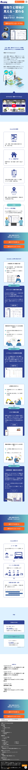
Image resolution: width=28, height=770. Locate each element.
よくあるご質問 (6, 737)
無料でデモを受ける (14, 242)
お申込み (17, 743)
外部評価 (5, 733)
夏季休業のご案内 (8, 685)
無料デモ (17, 742)
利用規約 (3, 719)
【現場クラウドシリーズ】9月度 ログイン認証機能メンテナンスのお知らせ (14, 668)
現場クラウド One (5, 747)
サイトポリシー (9, 719)
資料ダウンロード (19, 2)
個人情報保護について (17, 719)
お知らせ (5, 738)
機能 (4, 726)
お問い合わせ (5, 742)
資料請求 (5, 743)
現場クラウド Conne (5, 750)
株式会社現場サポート (7, 732)
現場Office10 (4, 758)
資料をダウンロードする (14, 23)
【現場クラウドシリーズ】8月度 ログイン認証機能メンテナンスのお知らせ (14, 674)
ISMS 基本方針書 (4, 720)
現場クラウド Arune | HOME (7, 723)
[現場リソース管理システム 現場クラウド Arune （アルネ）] (4, 2)
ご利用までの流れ (6, 727)
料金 (4, 729)
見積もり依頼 (5, 744)
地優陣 (2, 754)
